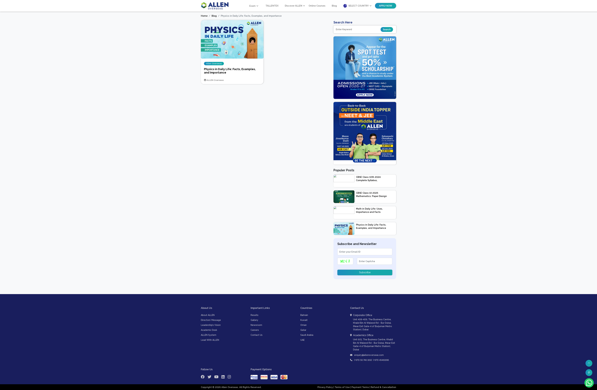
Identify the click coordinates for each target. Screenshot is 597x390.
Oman (303, 325)
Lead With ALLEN (210, 340)
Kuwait (304, 320)
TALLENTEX (272, 5)
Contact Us (256, 335)
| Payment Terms (360, 387)
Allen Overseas (214, 63)
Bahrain (304, 315)
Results (254, 315)
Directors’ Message (211, 320)
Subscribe (364, 272)
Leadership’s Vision (211, 325)
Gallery (254, 320)
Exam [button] (252, 6)
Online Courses (317, 5)
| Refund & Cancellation (383, 387)
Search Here (342, 22)
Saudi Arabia (306, 335)
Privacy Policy (325, 387)
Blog (334, 5)
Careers (255, 330)
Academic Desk (209, 330)
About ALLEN (208, 315)
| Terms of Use (341, 387)
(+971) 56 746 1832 (363, 360)
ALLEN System (208, 335)
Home (204, 15)
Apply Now (385, 5)
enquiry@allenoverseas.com (369, 355)
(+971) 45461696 (381, 360)
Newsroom (256, 325)
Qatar (303, 330)
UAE (302, 340)
